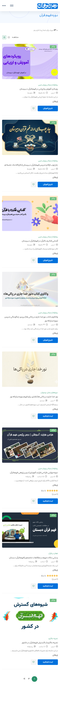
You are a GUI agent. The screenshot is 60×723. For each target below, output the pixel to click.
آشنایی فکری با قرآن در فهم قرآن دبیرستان (40, 241)
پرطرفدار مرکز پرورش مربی (48, 85)
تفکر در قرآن (53, 553)
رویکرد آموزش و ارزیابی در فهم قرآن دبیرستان (39, 89)
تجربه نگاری (53, 638)
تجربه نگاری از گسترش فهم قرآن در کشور (40, 642)
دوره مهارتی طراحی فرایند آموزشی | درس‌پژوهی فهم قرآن (34, 472)
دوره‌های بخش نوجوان (49, 392)
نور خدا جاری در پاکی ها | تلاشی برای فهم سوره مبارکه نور (34, 396)
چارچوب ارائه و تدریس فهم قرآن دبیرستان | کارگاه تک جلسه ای (31, 165)
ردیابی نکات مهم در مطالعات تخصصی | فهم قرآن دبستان (33, 557)
